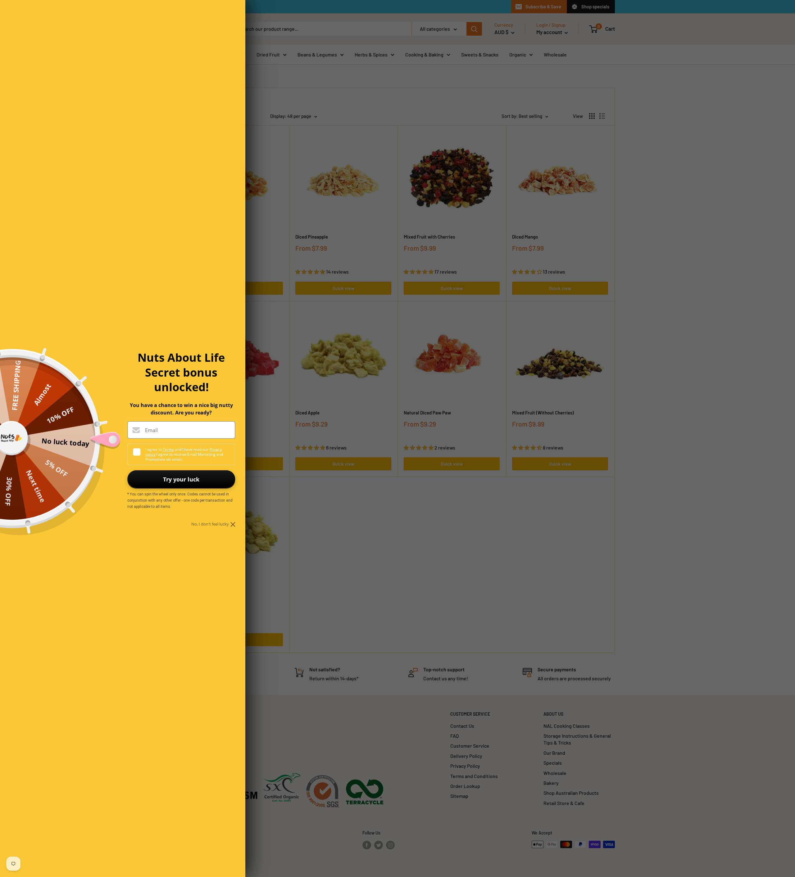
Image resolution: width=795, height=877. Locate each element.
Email (151, 430)
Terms (168, 449)
